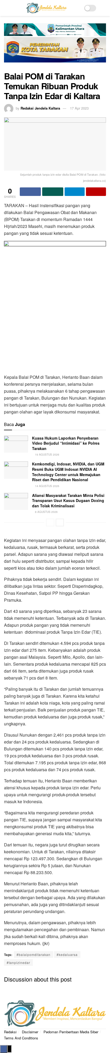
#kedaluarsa (67, 954)
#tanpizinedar (18, 962)
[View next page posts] (60, 522)
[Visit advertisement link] (55, 46)
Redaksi (10, 1031)
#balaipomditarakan (33, 954)
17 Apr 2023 (79, 108)
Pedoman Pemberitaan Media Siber (71, 1031)
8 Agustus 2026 (46, 512)
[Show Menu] (6, 8)
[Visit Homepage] (46, 8)
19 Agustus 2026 (46, 454)
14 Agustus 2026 (46, 486)
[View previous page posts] (50, 522)
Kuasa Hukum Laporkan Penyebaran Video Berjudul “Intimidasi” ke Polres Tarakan (66, 443)
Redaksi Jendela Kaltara (40, 108)
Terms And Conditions (21, 1037)
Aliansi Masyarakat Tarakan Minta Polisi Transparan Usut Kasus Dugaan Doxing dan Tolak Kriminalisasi (68, 500)
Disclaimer (30, 1031)
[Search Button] (103, 8)
